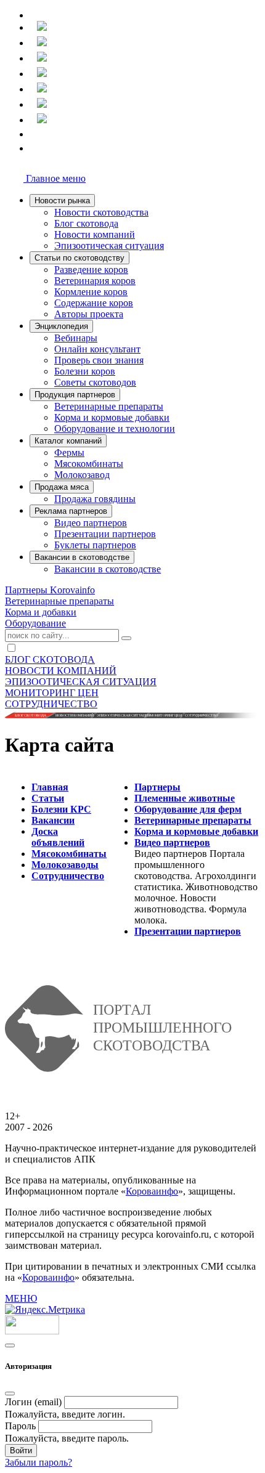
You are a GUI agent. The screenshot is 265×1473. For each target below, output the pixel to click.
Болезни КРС (61, 809)
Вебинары (75, 338)
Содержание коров (93, 303)
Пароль (20, 1426)
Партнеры (157, 787)
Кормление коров (91, 291)
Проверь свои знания (99, 360)
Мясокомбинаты (88, 463)
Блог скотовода (86, 223)
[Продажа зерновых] (34, 121)
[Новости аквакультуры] (34, 59)
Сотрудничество (67, 875)
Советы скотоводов (95, 382)
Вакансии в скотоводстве (82, 557)
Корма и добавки (40, 612)
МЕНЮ (21, 1298)
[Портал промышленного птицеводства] (34, 44)
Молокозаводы (65, 864)
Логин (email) (33, 1402)
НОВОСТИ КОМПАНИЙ (60, 670)
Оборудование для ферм (188, 809)
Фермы (69, 452)
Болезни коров (84, 371)
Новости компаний (94, 234)
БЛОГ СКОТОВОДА (50, 659)
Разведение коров (91, 269)
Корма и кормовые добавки (111, 417)
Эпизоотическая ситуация (109, 245)
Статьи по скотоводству (79, 257)
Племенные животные (184, 798)
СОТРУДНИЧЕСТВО (51, 704)
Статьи (47, 798)
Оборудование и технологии (114, 428)
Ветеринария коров (95, 280)
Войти (21, 1450)
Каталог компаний (68, 440)
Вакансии (53, 820)
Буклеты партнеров (95, 545)
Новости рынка (62, 200)
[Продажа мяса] (34, 105)
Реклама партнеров (71, 511)
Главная (49, 787)
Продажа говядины (95, 498)
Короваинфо (152, 1191)
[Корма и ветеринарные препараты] (34, 90)
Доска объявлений (57, 837)
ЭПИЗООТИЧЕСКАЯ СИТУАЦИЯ (81, 681)
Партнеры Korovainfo (50, 590)
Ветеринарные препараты (108, 406)
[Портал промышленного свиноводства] (34, 28)
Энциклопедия (61, 326)
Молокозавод (82, 474)
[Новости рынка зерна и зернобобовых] (34, 75)
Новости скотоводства (101, 212)
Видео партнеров (90, 522)
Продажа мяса (62, 487)
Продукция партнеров (75, 394)
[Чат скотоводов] (34, 150)
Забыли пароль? (38, 1462)
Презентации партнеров (105, 534)
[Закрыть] (10, 1393)
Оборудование (35, 623)
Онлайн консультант (97, 349)
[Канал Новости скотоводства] (34, 136)
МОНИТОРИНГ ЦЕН (52, 693)
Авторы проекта (88, 314)
